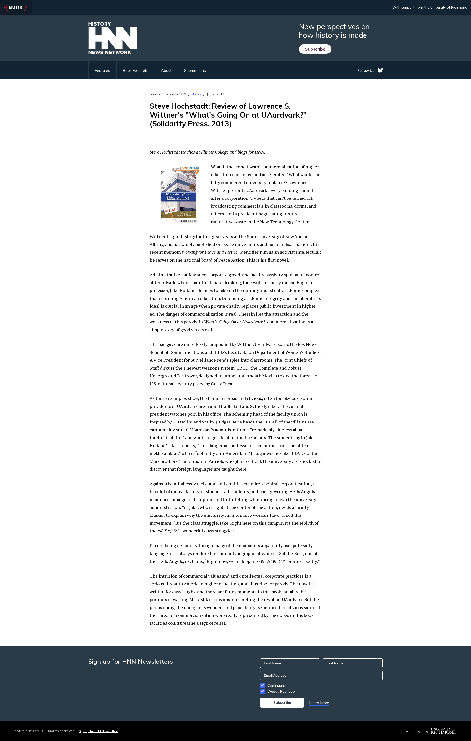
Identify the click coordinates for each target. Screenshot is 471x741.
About (166, 70)
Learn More (319, 702)
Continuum (276, 685)
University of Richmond (448, 7)
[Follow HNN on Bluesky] (380, 70)
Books (196, 94)
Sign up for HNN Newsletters (98, 731)
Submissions (195, 70)
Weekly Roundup (281, 691)
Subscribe (315, 49)
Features (102, 70)
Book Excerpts (135, 70)
